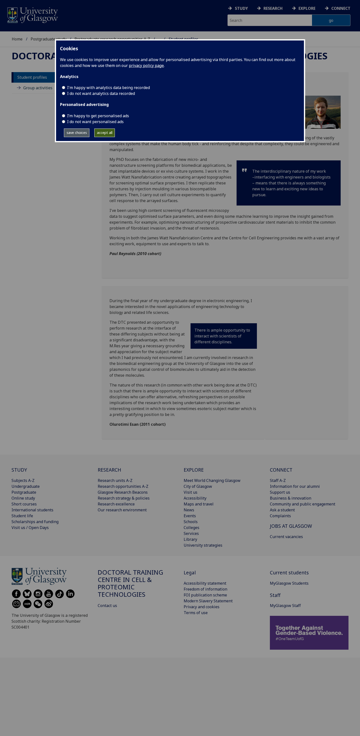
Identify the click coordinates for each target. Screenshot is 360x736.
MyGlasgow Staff (285, 605)
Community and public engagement (302, 504)
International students (32, 510)
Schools (191, 521)
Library (190, 539)
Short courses (24, 504)
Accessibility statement (205, 583)
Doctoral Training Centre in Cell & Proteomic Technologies (130, 583)
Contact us (107, 605)
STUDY (19, 469)
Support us (280, 492)
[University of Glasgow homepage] (32, 14)
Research (273, 8)
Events (190, 515)
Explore (307, 8)
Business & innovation (290, 498)
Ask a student (282, 510)
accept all (104, 132)
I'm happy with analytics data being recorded (108, 87)
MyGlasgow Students (289, 583)
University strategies (203, 545)
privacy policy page (146, 65)
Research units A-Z (115, 480)
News (189, 510)
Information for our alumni (295, 486)
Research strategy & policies (124, 498)
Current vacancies (286, 536)
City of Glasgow (198, 486)
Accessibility (195, 498)
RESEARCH (109, 469)
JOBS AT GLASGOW (291, 526)
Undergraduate (26, 486)
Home (17, 39)
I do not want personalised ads (95, 121)
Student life (22, 515)
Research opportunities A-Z (123, 486)
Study (241, 8)
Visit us (190, 492)
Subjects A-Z (23, 480)
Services (191, 533)
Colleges (191, 527)
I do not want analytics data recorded (101, 93)
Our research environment (122, 510)
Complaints (280, 515)
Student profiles (32, 77)
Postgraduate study (48, 39)
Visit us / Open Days (30, 527)
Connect (340, 8)
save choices (77, 132)
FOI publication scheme (205, 595)
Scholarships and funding (35, 521)
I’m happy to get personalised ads (98, 115)
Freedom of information (205, 589)
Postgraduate (24, 492)
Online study (23, 498)
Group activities (37, 88)
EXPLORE (194, 469)
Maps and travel (199, 504)
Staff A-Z (278, 480)
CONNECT (281, 469)
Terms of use (196, 612)
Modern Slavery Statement (208, 601)
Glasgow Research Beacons (123, 492)
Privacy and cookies (201, 606)
